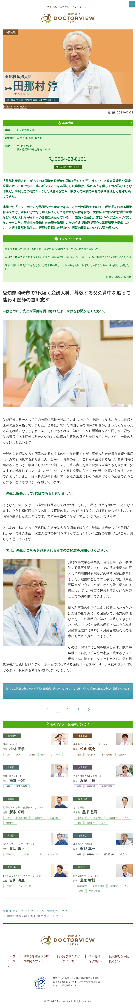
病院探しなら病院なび (119, 958)
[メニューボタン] (132, 4)
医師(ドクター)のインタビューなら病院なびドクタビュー (39, 911)
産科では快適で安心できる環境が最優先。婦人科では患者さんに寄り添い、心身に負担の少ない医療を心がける (67, 257)
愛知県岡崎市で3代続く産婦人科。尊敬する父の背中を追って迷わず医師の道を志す (51, 248)
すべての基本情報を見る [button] (68, 166)
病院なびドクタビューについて (68, 958)
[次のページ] (89, 709)
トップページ (11, 958)
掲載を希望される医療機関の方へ (36, 958)
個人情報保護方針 (94, 958)
